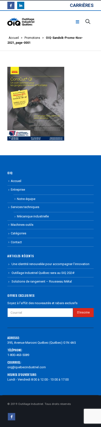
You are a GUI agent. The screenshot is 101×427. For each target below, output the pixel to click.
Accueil (14, 38)
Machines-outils (22, 225)
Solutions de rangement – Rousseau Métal (42, 281)
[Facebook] (10, 5)
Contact (16, 242)
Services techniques (25, 207)
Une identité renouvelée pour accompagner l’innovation (50, 264)
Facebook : (11, 416)
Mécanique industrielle (33, 216)
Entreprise (18, 189)
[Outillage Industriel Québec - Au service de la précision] (20, 22)
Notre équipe (26, 199)
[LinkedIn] (20, 5)
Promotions (32, 38)
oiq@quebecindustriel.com (26, 367)
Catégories (18, 233)
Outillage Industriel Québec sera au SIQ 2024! (43, 273)
